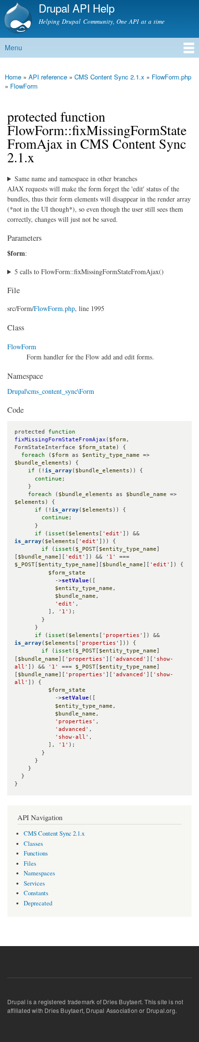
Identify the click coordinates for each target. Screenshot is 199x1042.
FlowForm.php (171, 76)
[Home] (17, 19)
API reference (47, 76)
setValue (75, 580)
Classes (33, 844)
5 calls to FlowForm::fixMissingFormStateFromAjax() (89, 271)
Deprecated (38, 903)
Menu (13, 47)
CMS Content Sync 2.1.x (109, 76)
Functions (36, 853)
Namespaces (39, 873)
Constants (36, 893)
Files (30, 863)
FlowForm (24, 86)
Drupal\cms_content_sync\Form (50, 391)
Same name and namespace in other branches (75, 178)
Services (34, 883)
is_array (58, 470)
